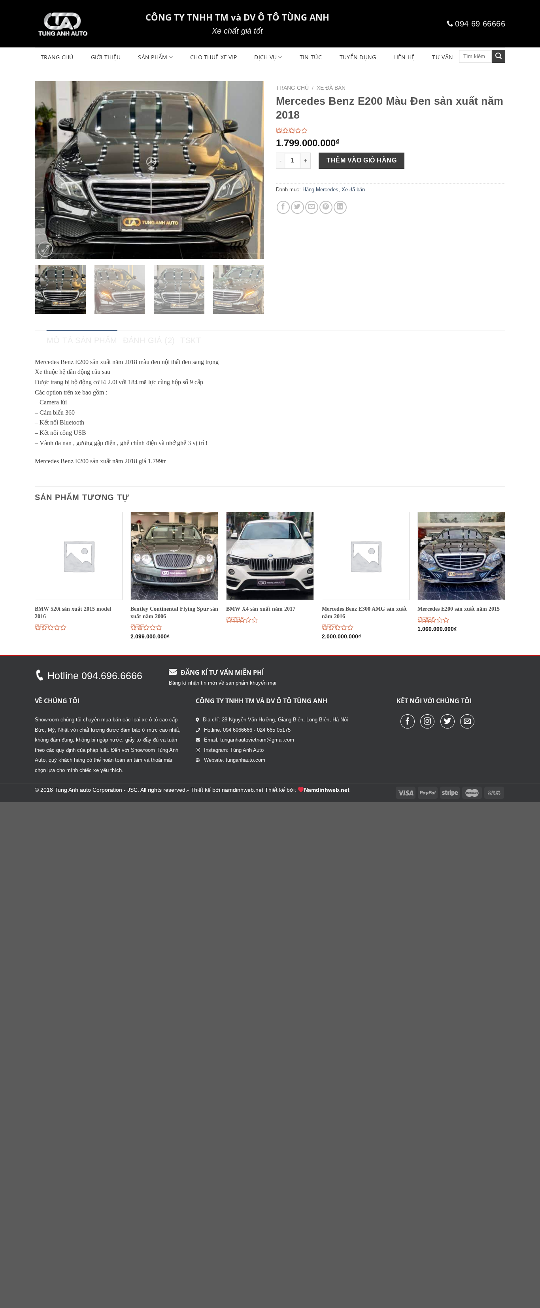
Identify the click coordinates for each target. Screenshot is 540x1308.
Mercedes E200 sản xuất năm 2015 (458, 609)
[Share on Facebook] (283, 207)
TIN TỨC (311, 57)
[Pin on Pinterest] (325, 207)
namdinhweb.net (242, 790)
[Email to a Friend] (311, 207)
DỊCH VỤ (265, 57)
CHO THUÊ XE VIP (213, 57)
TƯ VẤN (442, 57)
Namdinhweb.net (326, 790)
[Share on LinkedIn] (340, 207)
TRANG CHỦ (57, 57)
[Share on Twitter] (297, 207)
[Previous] (49, 170)
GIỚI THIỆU (106, 57)
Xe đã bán (331, 88)
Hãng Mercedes (320, 190)
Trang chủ (292, 88)
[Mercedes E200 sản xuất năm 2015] (461, 555)
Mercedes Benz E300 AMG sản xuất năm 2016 (364, 612)
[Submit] (498, 56)
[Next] (249, 170)
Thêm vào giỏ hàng (362, 160)
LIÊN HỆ (404, 57)
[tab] (82, 340)
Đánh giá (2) (149, 340)
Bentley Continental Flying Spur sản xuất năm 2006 (174, 612)
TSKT (190, 340)
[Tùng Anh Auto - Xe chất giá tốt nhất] (84, 23)
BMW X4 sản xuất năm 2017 (260, 609)
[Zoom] (45, 249)
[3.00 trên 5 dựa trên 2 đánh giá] (390, 130)
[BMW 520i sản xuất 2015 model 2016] (78, 555)
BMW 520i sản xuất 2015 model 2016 (73, 612)
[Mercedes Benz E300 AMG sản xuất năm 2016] (365, 555)
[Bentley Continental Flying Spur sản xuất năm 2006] (174, 555)
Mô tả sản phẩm (82, 340)
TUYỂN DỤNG (358, 57)
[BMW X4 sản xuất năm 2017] (270, 555)
